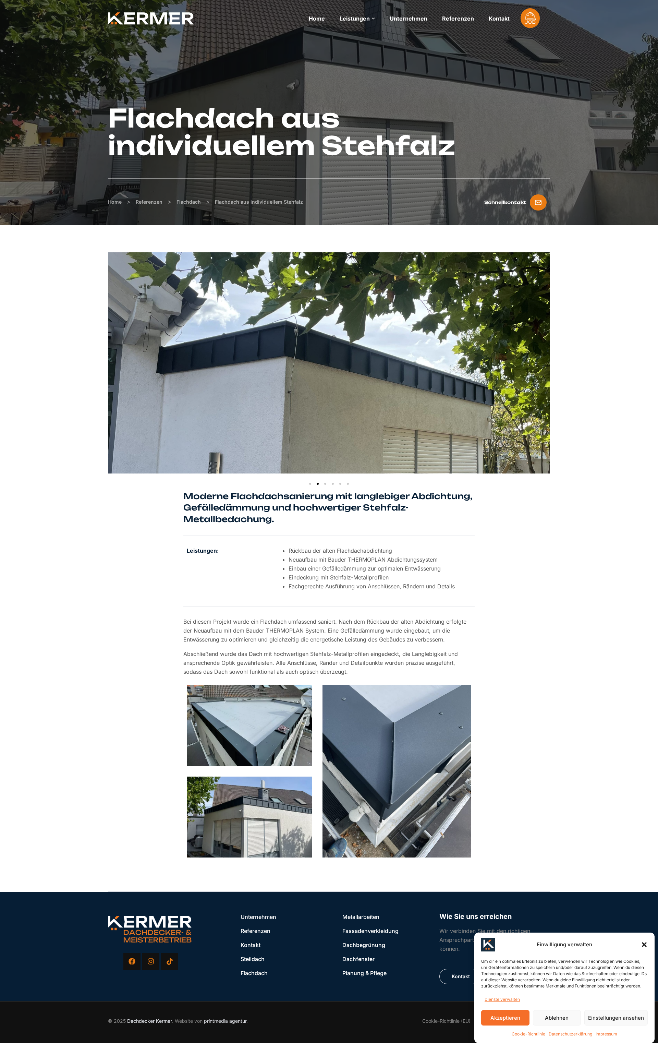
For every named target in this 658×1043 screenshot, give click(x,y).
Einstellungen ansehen (616, 1018)
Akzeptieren (505, 1018)
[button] (644, 944)
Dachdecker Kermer (149, 1021)
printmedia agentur (225, 1021)
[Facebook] (132, 961)
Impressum (606, 1033)
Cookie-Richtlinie (528, 1033)
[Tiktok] (169, 961)
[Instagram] (150, 961)
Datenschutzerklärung (570, 1033)
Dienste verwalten (502, 999)
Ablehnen (557, 1018)
